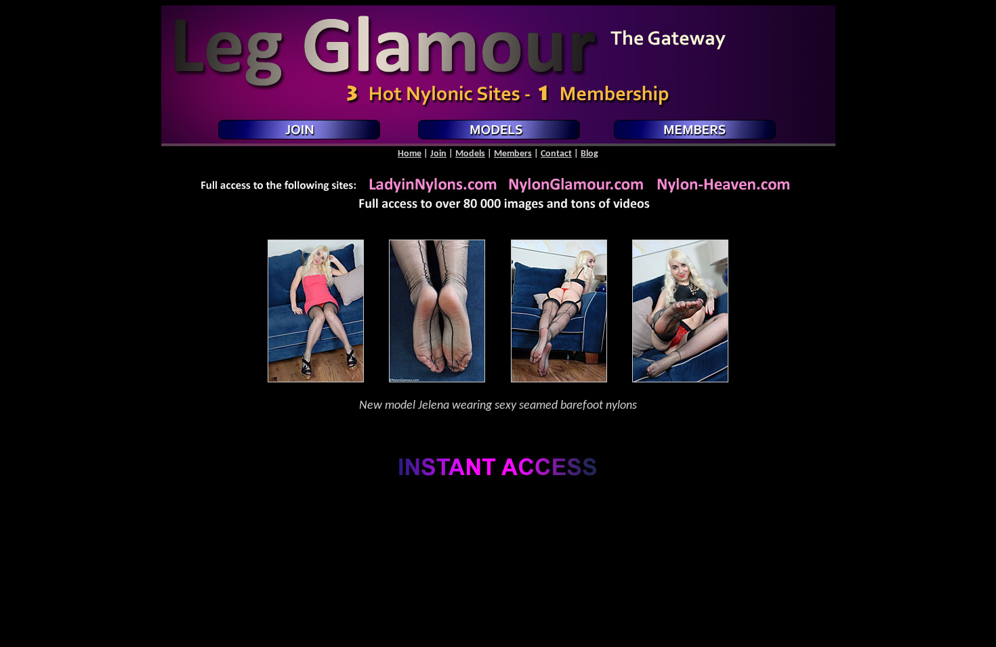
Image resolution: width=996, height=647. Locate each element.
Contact (556, 154)
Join (438, 154)
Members (513, 154)
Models (470, 154)
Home (409, 154)
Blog (589, 154)
